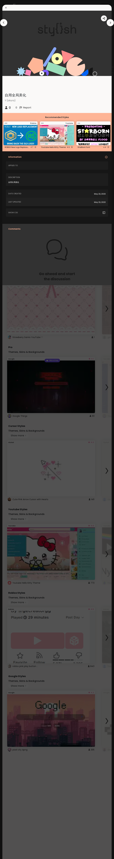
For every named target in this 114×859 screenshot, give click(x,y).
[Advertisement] (12, 429)
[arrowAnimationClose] (3, 22)
